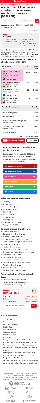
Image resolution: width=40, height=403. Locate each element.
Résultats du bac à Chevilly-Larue (14, 280)
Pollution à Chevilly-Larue (12, 265)
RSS (23, 375)
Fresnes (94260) (15, 25)
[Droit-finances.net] (29, 392)
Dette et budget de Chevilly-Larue (15, 249)
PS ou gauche (10, 176)
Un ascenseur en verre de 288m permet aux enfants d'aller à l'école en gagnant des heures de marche (20, 347)
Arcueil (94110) (8, 220)
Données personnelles (9, 377)
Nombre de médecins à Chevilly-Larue (16, 262)
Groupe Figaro (17, 379)
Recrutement (30, 375)
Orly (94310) (7, 212)
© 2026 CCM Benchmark (30, 379)
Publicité (34, 373)
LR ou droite (9, 192)
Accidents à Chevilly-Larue (12, 255)
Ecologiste (9, 187)
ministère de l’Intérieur (31, 136)
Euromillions (7, 337)
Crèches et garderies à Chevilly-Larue (16, 239)
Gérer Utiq (34, 377)
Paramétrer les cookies (23, 377)
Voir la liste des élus (11, 79)
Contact (9, 375)
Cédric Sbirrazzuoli (9, 329)
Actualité (7, 296)
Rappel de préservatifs (11, 322)
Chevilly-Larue (26, 43)
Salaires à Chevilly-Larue (11, 244)
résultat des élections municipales (15, 50)
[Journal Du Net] (10, 392)
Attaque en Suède (9, 332)
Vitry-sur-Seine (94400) (11, 209)
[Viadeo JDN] (29, 396)
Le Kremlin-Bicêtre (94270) (12, 222)
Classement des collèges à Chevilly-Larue (17, 242)
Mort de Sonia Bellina (10, 324)
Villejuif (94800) (28, 25)
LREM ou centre (11, 182)
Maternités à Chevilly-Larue (12, 236)
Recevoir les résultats (16, 140)
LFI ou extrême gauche (13, 166)
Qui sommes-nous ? (9, 373)
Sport (6, 299)
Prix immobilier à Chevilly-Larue (14, 270)
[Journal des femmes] (10, 388)
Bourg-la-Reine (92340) (9, 27)
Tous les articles (16, 375)
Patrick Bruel (7, 327)
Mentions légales (7, 379)
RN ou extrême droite (13, 171)
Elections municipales (12, 5)
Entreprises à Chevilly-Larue (13, 267)
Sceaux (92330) (8, 217)
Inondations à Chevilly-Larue (13, 260)
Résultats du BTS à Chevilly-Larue (15, 285)
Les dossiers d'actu (10, 302)
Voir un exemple (31, 296)
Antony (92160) (8, 214)
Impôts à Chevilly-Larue (11, 247)
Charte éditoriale (26, 373)
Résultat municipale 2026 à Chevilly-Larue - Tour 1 (11, 41)
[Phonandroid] (29, 400)
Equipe (18, 373)
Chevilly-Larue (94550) (10, 231)
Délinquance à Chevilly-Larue (13, 257)
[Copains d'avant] (10, 396)
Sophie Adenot (8, 319)
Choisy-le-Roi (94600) (10, 225)
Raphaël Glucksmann (10, 335)
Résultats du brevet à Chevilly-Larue (15, 282)
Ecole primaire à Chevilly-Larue (14, 234)
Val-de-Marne (27, 5)
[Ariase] (10, 401)
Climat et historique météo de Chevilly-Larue (18, 252)
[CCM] (29, 388)
